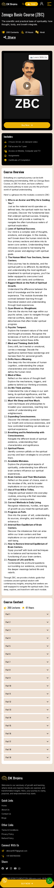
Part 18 (8, 749)
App (32, 4)
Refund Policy (8, 838)
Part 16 (8, 733)
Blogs (4, 818)
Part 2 (8, 622)
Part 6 (8, 653)
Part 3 (8, 630)
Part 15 (8, 725)
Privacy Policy (8, 834)
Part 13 (8, 709)
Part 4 (8, 638)
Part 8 (8, 669)
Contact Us (6, 814)
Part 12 (8, 701)
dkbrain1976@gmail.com (16, 851)
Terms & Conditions (10, 830)
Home (4, 805)
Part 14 (8, 717)
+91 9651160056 (13, 856)
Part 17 (8, 741)
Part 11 (8, 693)
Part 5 (8, 645)
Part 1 (8, 614)
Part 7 (8, 661)
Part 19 (8, 757)
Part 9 (8, 677)
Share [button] (11, 37)
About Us (5, 810)
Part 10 (8, 685)
